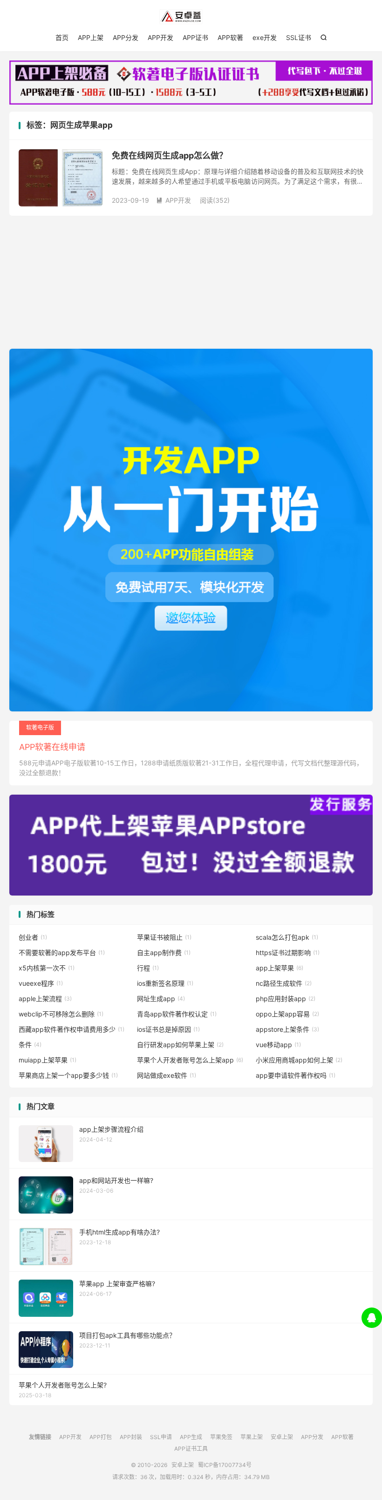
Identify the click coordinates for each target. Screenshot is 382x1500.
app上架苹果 (279, 968)
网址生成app (161, 998)
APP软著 (230, 37)
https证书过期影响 (288, 952)
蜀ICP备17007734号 (225, 1464)
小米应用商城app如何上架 (299, 1060)
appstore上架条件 (287, 1029)
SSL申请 (161, 1437)
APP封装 (131, 1437)
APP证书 (195, 37)
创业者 (33, 937)
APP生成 (191, 1437)
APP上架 (90, 37)
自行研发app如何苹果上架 (180, 1045)
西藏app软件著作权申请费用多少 (71, 1029)
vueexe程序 (41, 983)
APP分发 (125, 37)
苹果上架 (251, 1437)
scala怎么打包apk (287, 937)
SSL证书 (298, 37)
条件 (30, 1045)
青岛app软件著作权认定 (177, 1014)
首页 (61, 37)
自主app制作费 (164, 952)
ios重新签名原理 (165, 983)
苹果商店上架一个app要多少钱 (68, 1075)
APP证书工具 (191, 1448)
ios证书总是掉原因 (168, 1029)
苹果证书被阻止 (164, 937)
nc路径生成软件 (284, 983)
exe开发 (264, 37)
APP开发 (160, 37)
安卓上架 (191, 16)
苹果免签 (221, 1437)
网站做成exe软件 (166, 1075)
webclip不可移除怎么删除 (61, 1014)
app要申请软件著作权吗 (295, 1075)
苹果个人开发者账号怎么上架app (190, 1060)
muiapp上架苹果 (47, 1060)
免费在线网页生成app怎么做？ (169, 155)
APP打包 (100, 1437)
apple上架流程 (45, 998)
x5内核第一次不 (47, 968)
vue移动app (278, 1045)
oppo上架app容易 (287, 1014)
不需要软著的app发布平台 (62, 952)
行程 (148, 968)
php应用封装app (285, 998)
